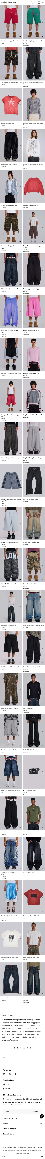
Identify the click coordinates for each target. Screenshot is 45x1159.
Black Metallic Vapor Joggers (9, 164)
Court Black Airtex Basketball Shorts (11, 373)
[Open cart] (39, 2)
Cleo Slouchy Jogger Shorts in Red (11, 41)
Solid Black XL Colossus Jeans (10, 832)
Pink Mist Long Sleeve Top (31, 373)
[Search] (31, 2)
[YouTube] (9, 1074)
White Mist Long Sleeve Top (9, 625)
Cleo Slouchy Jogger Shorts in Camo (11, 82)
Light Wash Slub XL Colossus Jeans (33, 625)
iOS (7, 1084)
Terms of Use (22, 1147)
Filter (41, 1156)
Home (4, 1058)
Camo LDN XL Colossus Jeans (9, 584)
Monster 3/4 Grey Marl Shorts (9, 542)
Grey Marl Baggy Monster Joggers (33, 458)
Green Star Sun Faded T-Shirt (31, 832)
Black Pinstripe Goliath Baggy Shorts (11, 666)
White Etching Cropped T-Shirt (9, 957)
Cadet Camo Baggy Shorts (8, 246)
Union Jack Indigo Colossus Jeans (11, 289)
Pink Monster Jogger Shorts (31, 330)
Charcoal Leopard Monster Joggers (11, 458)
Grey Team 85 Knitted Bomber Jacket (34, 415)
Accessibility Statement (15, 1150)
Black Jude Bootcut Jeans (30, 499)
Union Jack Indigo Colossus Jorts (10, 790)
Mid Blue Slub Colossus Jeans (32, 998)
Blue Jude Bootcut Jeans (8, 998)
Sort (3, 1156)
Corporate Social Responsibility (32, 1150)
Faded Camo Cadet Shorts (31, 583)
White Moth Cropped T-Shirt (31, 957)
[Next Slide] (20, 22)
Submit (36, 1111)
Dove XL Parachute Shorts (8, 749)
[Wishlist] (35, 3)
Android (8, 1089)
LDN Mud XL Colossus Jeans (31, 542)
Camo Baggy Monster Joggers (9, 708)
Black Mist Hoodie (28, 708)
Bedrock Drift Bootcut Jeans (31, 749)
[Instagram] (4, 1074)
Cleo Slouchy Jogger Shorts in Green (34, 41)
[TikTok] (15, 1074)
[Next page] (30, 1049)
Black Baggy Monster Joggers (31, 289)
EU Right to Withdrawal (22, 1153)
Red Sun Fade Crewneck (30, 205)
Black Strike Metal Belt (29, 790)
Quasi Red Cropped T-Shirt (31, 915)
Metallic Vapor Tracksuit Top (9, 205)
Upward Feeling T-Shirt (7, 123)
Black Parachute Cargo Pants (31, 666)
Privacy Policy (31, 1147)
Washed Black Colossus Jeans (32, 872)
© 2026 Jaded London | (10, 1147)
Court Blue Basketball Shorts (9, 915)
